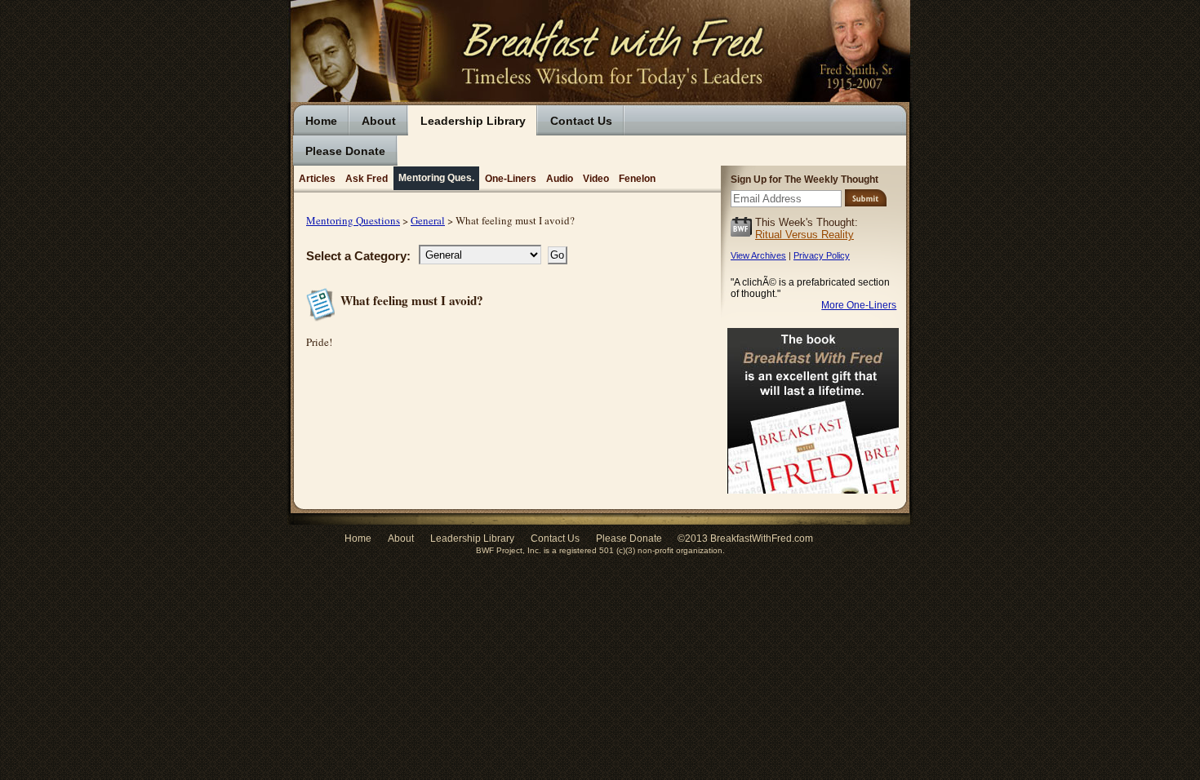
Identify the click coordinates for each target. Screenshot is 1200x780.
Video (596, 178)
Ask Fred (366, 178)
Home (321, 120)
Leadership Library (473, 120)
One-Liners (510, 178)
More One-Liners (858, 304)
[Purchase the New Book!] (813, 498)
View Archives (758, 255)
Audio (559, 178)
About (379, 120)
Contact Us (581, 120)
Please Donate (345, 150)
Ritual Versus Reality (804, 234)
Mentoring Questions (353, 220)
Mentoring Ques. (436, 177)
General (428, 220)
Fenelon (637, 178)
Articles (317, 178)
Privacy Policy (821, 255)
